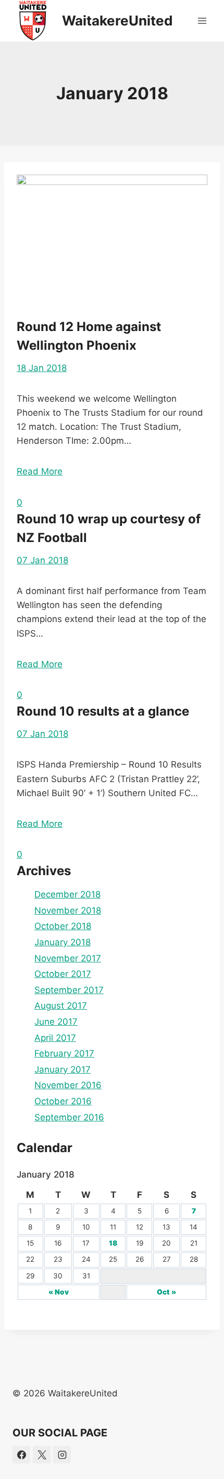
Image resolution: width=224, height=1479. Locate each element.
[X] (42, 1454)
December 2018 (67, 894)
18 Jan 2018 (42, 368)
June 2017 (56, 1021)
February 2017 (64, 1053)
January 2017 (62, 1069)
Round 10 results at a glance (103, 711)
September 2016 (69, 1117)
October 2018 (62, 926)
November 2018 (67, 910)
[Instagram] (62, 1454)
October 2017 (62, 974)
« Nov (58, 1292)
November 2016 (68, 1085)
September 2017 (69, 990)
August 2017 (60, 1005)
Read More (40, 471)
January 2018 (62, 942)
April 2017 (55, 1038)
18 (113, 1243)
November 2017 (67, 958)
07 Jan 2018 (42, 560)
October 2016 (63, 1101)
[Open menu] (201, 20)
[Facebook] (21, 1454)
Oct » (166, 1292)
